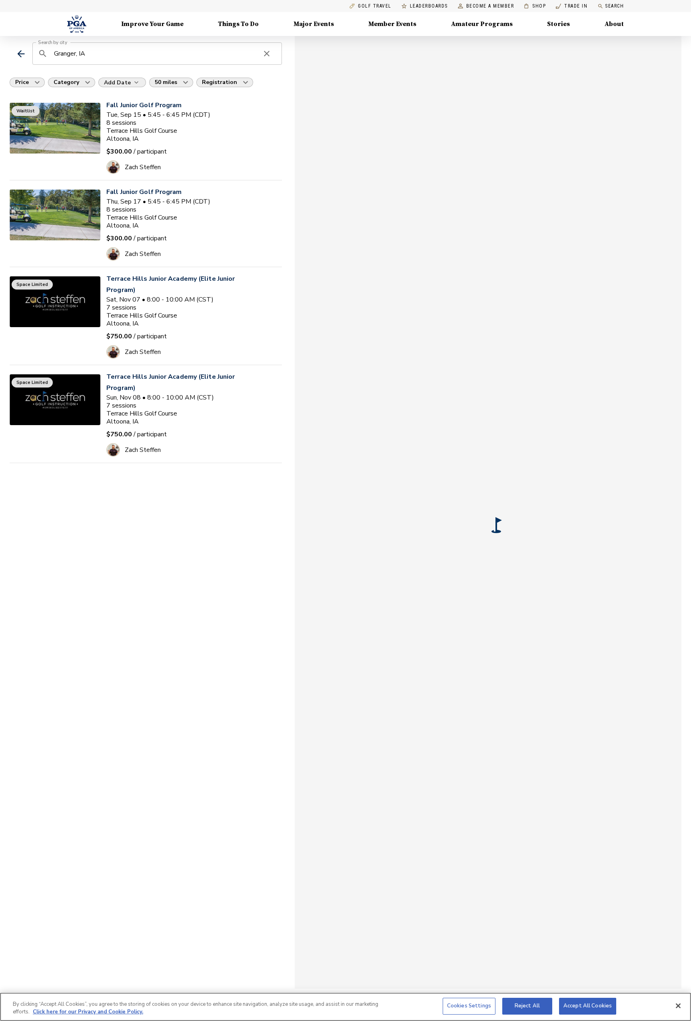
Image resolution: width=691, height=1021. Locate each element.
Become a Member (490, 6)
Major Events (314, 24)
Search (614, 6)
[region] (345, 1007)
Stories (558, 24)
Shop (535, 6)
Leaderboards (429, 6)
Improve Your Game (152, 24)
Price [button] (22, 82)
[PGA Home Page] (76, 24)
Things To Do (238, 24)
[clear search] (266, 53)
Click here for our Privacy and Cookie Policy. (88, 1012)
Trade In (571, 6)
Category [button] (66, 82)
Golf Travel (374, 6)
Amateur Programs (482, 24)
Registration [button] (219, 82)
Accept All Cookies (587, 1005)
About (614, 24)
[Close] (678, 1006)
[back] (21, 53)
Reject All (527, 1005)
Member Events (392, 24)
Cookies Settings (469, 1005)
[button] (496, 525)
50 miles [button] (166, 82)
